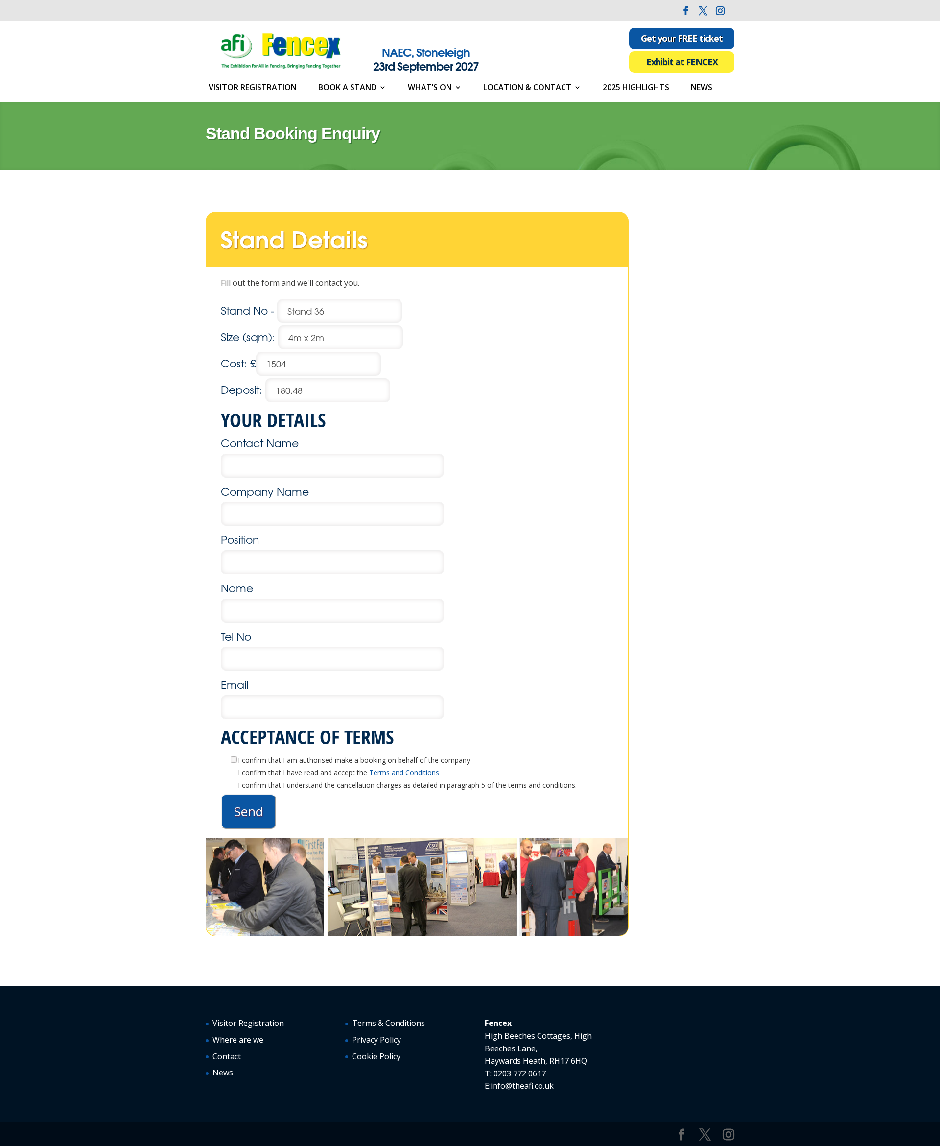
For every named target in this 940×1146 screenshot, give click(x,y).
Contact (226, 1056)
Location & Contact (527, 88)
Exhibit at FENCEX (682, 62)
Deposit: (243, 389)
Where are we (237, 1039)
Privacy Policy (376, 1039)
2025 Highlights (636, 88)
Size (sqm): (249, 336)
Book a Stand (347, 88)
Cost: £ (238, 363)
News (701, 88)
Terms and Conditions (404, 772)
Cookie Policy (376, 1056)
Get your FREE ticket (682, 38)
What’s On (430, 88)
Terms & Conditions (388, 1023)
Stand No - (249, 310)
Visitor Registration (253, 88)
